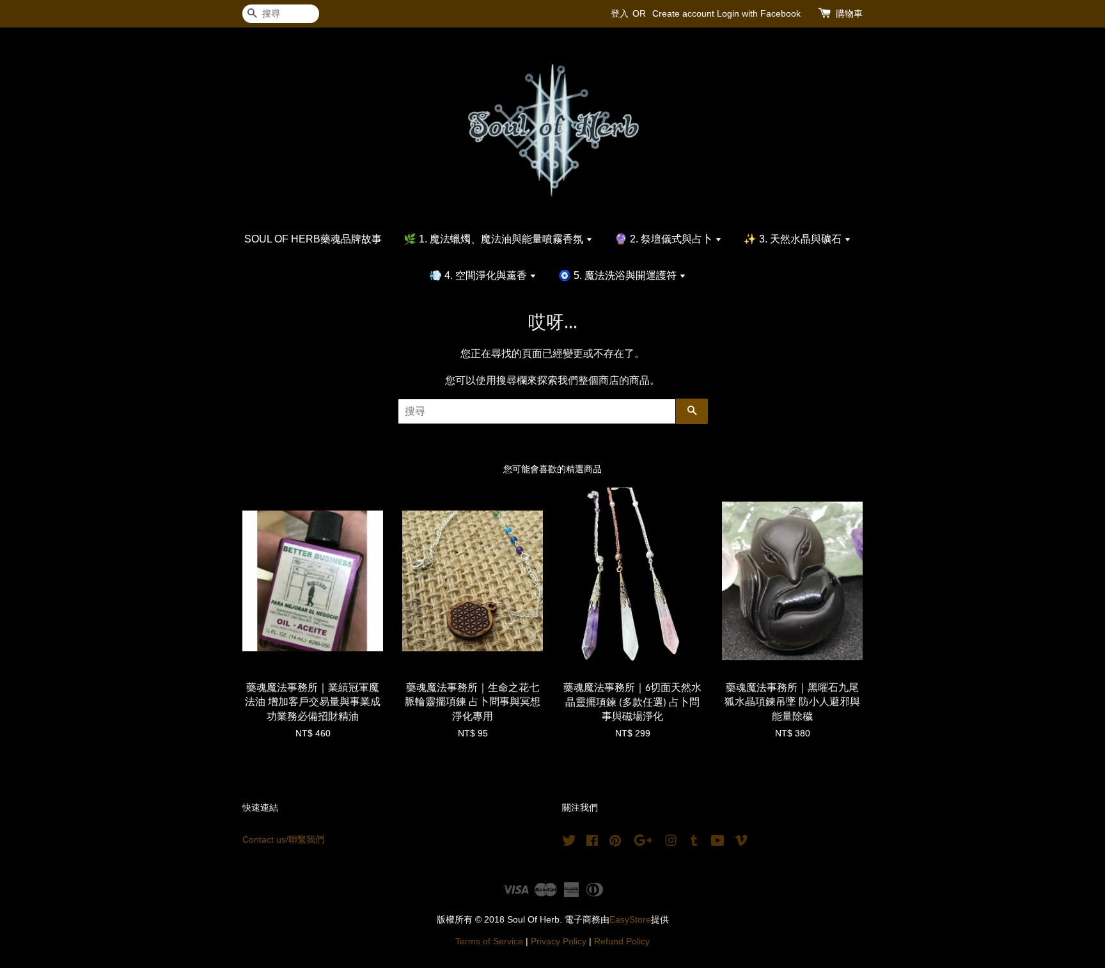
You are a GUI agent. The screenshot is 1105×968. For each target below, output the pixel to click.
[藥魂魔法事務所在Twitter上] (569, 843)
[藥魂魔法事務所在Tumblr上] (694, 843)
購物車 (849, 13)
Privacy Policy (558, 941)
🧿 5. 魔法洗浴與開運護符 (618, 275)
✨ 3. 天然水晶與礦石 (794, 239)
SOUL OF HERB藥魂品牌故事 (313, 239)
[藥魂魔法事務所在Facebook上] (592, 843)
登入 (620, 13)
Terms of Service (489, 941)
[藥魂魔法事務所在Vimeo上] (741, 843)
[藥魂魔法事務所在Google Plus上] (643, 843)
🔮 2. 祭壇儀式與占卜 (665, 239)
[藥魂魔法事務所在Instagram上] (671, 843)
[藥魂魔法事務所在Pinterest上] (615, 843)
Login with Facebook (759, 13)
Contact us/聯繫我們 (283, 840)
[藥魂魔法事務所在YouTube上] (717, 843)
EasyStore (630, 919)
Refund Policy (622, 941)
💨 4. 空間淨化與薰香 (479, 275)
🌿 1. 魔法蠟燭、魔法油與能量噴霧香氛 (495, 239)
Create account (683, 13)
